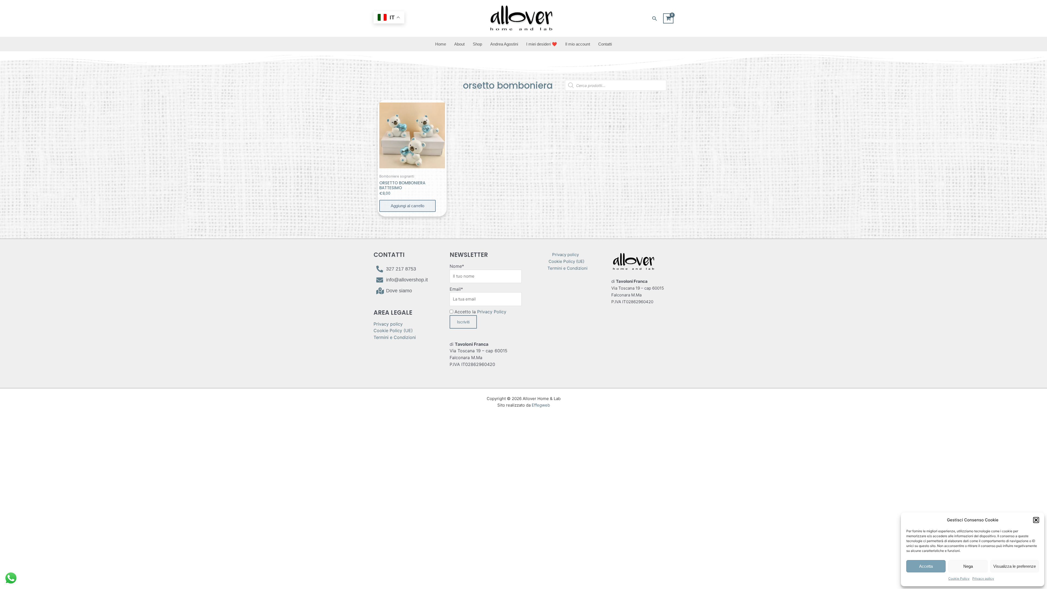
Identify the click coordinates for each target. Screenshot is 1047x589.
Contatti (605, 44)
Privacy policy (983, 578)
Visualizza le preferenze (1014, 566)
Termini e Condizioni (395, 337)
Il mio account (577, 44)
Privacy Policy (491, 311)
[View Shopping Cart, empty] (668, 18)
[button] (1036, 520)
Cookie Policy (959, 578)
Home (440, 44)
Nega (968, 566)
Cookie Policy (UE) (393, 330)
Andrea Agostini (504, 44)
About (459, 44)
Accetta (926, 566)
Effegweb (541, 405)
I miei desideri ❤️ (541, 44)
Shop (477, 44)
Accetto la (479, 311)
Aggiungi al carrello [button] (407, 205)
